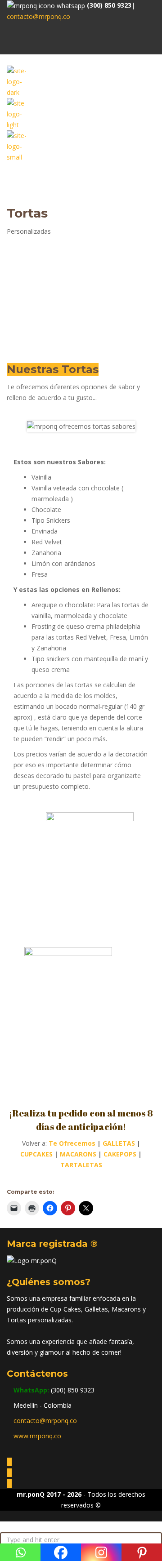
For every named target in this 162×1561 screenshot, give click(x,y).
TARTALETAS (81, 1165)
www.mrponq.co (37, 1436)
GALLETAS (119, 1143)
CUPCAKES (36, 1154)
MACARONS (78, 1154)
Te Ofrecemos (72, 1143)
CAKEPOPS (120, 1154)
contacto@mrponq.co (38, 16)
